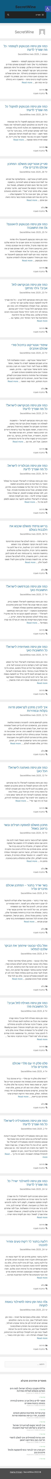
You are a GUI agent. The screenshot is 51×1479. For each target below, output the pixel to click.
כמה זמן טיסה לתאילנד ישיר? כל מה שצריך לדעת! (27, 1182)
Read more (27, 82)
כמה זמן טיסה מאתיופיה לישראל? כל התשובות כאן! (26, 648)
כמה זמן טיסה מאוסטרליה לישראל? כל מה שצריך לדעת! (25, 1122)
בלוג (43, 207)
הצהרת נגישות (16, 1472)
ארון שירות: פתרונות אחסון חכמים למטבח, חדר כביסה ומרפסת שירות (28, 1414)
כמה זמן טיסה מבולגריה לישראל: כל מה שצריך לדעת (27, 467)
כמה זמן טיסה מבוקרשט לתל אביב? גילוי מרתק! (29, 286)
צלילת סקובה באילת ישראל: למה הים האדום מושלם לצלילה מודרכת (27, 1389)
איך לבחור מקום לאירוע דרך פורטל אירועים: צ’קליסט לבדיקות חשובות (29, 1426)
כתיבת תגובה (39, 93)
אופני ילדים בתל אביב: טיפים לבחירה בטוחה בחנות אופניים (27, 1402)
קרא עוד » (42, 1397)
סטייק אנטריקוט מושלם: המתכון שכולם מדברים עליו (27, 165)
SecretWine (25, 7)
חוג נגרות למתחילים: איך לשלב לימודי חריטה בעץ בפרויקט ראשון (27, 1438)
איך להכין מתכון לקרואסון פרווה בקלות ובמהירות (27, 708)
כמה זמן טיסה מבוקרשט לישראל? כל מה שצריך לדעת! (26, 407)
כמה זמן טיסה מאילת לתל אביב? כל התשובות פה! (27, 1004)
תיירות (42, 90)
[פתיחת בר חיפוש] (8, 14)
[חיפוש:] (25, 1364)
